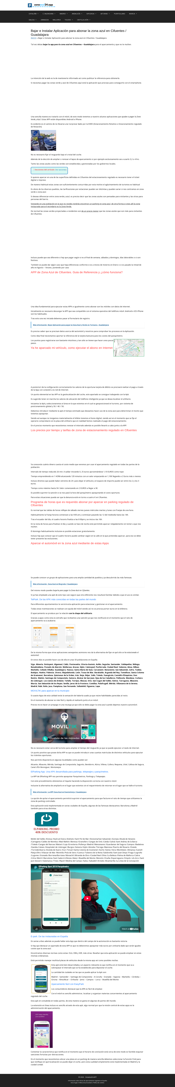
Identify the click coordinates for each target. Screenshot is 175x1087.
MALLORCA (57, 20)
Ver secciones (61, 170)
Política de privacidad (85, 1083)
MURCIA (132, 14)
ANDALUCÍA (76, 14)
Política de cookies (98, 1083)
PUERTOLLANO (119, 14)
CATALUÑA (32, 14)
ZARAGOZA (45, 20)
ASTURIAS (104, 14)
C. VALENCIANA (48, 14)
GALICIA (31, 20)
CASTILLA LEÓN (82, 20)
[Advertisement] (87, 62)
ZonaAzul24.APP (91, 1077)
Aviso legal (74, 1083)
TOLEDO (68, 20)
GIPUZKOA (90, 14)
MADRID (63, 14)
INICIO (33, 38)
